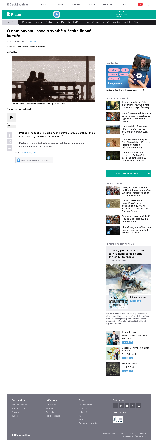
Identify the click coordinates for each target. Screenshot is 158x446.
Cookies (106, 433)
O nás (95, 22)
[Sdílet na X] (9, 141)
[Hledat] (148, 4)
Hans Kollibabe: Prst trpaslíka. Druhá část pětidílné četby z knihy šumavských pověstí (134, 156)
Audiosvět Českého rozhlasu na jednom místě (125, 90)
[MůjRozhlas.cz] (12, 52)
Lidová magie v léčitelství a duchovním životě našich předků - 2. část (136, 230)
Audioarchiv (121, 14)
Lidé (75, 22)
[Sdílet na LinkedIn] (9, 148)
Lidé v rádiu (84, 412)
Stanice (92, 4)
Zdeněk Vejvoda (29, 153)
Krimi (124, 70)
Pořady (38, 22)
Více (137, 22)
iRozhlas (44, 4)
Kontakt (127, 22)
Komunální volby (19, 408)
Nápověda (83, 408)
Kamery (119, 17)
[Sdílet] (13, 126)
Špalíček (32, 41)
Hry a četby (113, 70)
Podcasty (49, 412)
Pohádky (112, 74)
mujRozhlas (76, 4)
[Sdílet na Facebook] (9, 135)
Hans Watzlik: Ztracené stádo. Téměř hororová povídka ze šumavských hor (135, 130)
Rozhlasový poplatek (88, 423)
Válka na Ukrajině (19, 405)
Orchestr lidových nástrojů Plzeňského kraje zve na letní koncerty (136, 219)
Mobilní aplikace (52, 416)
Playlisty (65, 22)
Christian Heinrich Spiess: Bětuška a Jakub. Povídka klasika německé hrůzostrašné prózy (136, 143)
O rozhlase (107, 4)
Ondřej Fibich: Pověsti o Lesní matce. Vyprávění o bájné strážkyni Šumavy (135, 105)
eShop (15, 416)
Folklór (10, 22)
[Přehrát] (11, 117)
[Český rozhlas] (18, 4)
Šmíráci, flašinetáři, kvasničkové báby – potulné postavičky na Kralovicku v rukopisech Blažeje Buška (135, 206)
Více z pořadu (114, 184)
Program (59, 4)
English (143, 433)
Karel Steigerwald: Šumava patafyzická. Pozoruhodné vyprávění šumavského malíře (136, 117)
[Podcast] (9, 126)
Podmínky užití (132, 433)
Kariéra (82, 416)
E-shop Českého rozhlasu (121, 244)
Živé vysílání (113, 79)
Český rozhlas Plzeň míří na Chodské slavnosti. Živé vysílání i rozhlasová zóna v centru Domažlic (136, 191)
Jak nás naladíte (111, 22)
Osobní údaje (117, 433)
